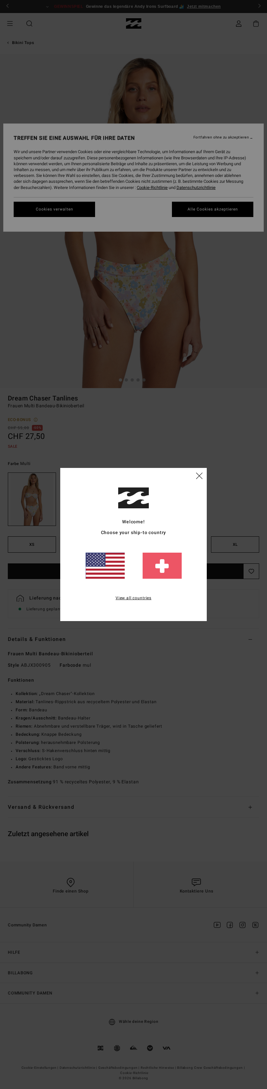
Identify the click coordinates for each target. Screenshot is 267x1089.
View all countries (133, 598)
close (199, 475)
